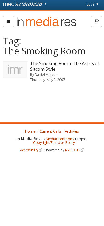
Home (30, 131)
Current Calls (50, 131)
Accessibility (29, 150)
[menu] (8, 21)
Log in (91, 4)
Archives (72, 131)
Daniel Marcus (46, 74)
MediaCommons (60, 138)
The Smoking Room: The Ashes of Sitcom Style (64, 66)
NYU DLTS (72, 150)
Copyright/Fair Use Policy (54, 142)
